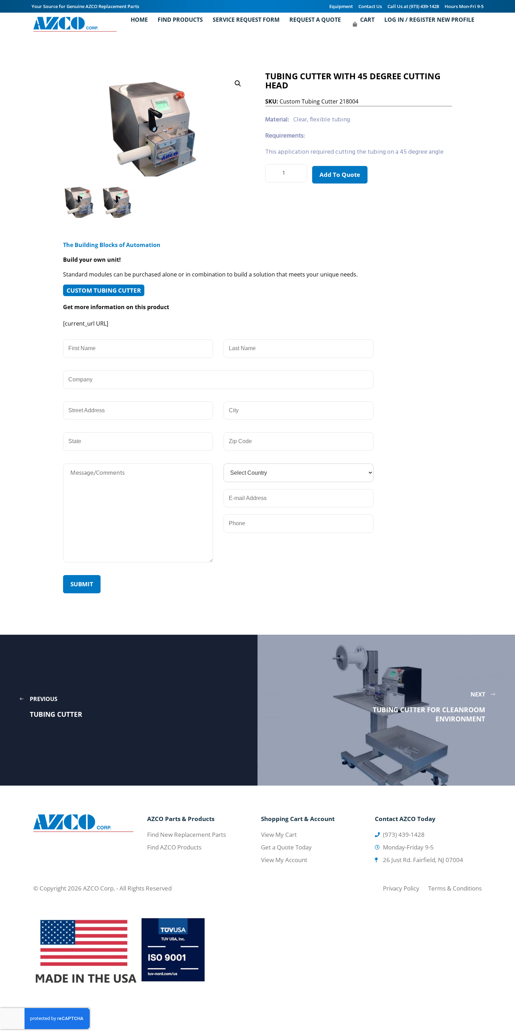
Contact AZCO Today (405, 819)
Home (139, 19)
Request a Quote (315, 19)
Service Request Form (246, 19)
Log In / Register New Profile (429, 19)
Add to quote (340, 175)
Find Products (180, 19)
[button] (238, 83)
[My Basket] (355, 24)
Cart (367, 19)
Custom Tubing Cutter (104, 290)
